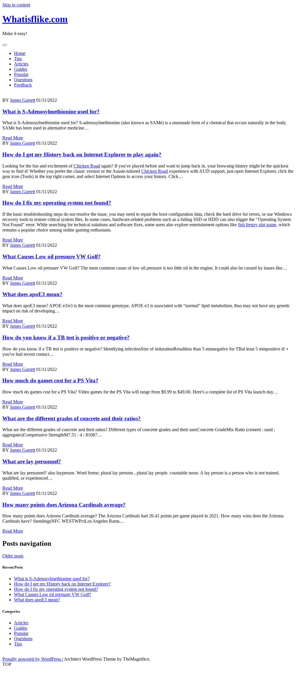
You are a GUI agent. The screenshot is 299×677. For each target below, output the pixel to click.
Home (19, 53)
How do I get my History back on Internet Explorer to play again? (81, 154)
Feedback (23, 84)
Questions (23, 79)
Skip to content (16, 4)
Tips (18, 58)
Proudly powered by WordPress (32, 659)
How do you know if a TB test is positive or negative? (66, 337)
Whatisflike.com (35, 19)
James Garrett (22, 100)
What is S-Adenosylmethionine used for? (51, 111)
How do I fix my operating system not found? (56, 203)
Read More (12, 137)
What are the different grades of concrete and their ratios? (71, 418)
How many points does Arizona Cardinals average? (64, 505)
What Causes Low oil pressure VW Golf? (51, 256)
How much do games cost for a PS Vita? (50, 380)
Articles (21, 63)
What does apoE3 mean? (32, 294)
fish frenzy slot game (257, 224)
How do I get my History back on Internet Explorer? (62, 583)
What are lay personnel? (31, 461)
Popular (21, 74)
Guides (20, 69)
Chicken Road (87, 165)
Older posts (12, 555)
